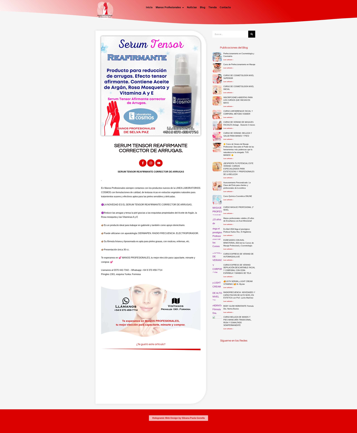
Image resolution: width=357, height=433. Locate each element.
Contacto (225, 7)
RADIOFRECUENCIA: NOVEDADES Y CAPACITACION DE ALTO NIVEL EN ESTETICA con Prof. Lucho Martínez (239, 295)
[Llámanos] (126, 301)
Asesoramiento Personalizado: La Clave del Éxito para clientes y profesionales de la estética (237, 185)
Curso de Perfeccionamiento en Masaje (239, 64)
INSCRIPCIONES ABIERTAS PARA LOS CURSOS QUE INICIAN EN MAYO (238, 100)
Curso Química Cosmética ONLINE (237, 196)
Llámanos (126, 306)
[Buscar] (251, 34)
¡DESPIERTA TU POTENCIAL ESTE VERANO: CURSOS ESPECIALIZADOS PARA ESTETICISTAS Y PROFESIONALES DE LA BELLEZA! (238, 168)
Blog (202, 7)
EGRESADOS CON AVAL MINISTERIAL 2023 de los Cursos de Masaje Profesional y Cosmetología (238, 243)
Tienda (212, 7)
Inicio (149, 7)
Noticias (192, 7)
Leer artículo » (228, 59)
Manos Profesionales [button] (168, 7)
